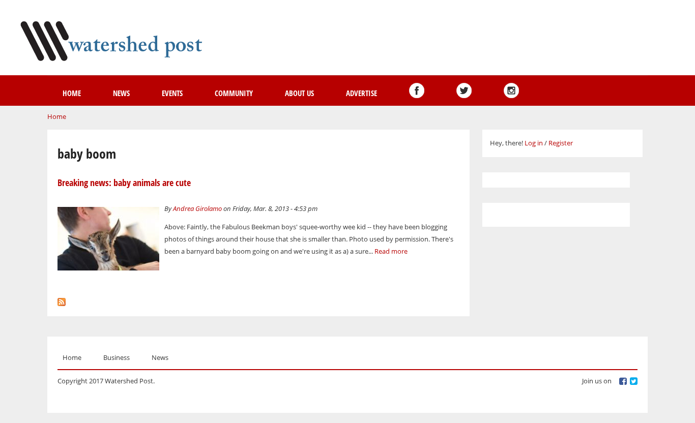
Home (72, 93)
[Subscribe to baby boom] (61, 299)
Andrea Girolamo (197, 208)
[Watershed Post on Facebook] (417, 90)
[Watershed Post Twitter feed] (464, 90)
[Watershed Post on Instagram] (511, 90)
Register (560, 142)
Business (116, 357)
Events (172, 93)
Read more (391, 251)
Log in (534, 142)
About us (299, 93)
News (121, 93)
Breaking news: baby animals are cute (124, 182)
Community (234, 93)
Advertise (361, 93)
